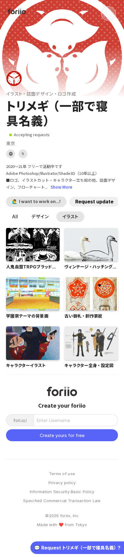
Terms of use (62, 474)
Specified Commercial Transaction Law (62, 501)
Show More (61, 187)
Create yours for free (62, 435)
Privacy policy (62, 483)
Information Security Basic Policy (62, 492)
